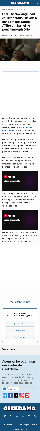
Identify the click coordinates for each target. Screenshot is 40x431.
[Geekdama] (20, 3)
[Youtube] (29, 415)
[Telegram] (24, 66)
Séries (16, 9)
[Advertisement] (20, 93)
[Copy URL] (30, 66)
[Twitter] (23, 415)
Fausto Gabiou (10, 35)
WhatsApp (21, 337)
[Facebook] (10, 415)
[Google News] (35, 415)
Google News (21, 324)
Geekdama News (7, 9)
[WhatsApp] (19, 66)
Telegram (21, 330)
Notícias (22, 9)
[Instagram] (16, 415)
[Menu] (3, 3)
